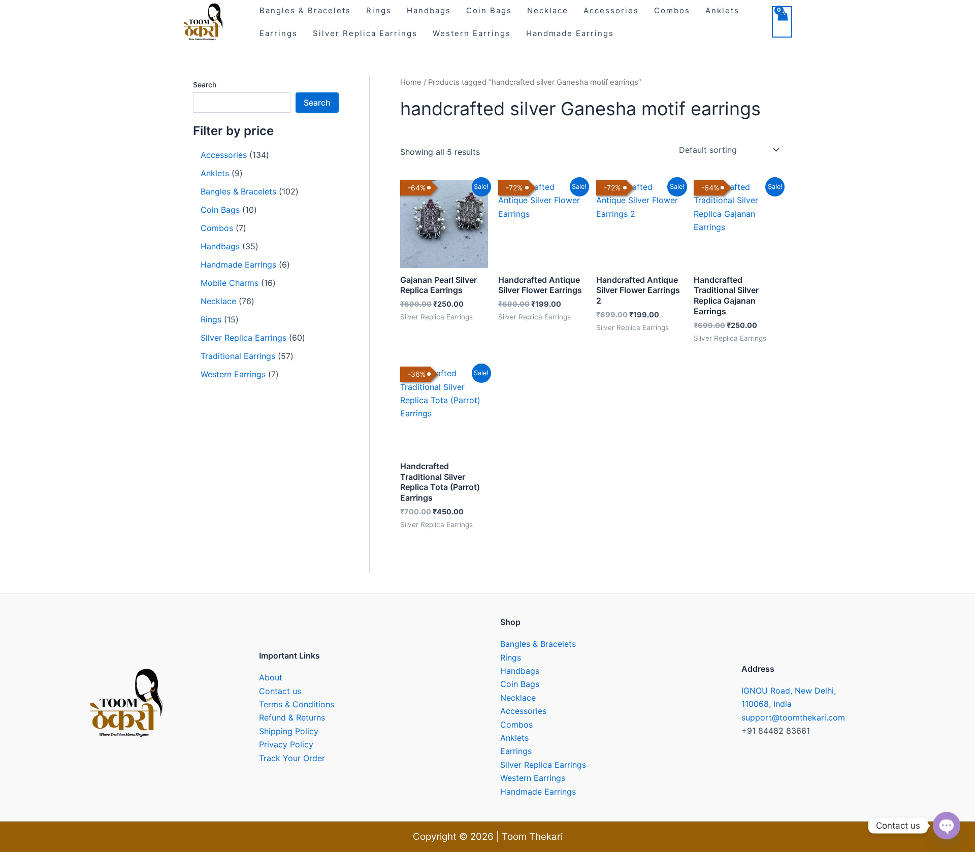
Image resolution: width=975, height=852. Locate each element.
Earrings (278, 33)
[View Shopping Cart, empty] (782, 22)
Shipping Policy (288, 731)
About (270, 677)
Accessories (523, 711)
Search (204, 84)
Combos (516, 724)
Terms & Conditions (296, 704)
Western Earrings (472, 33)
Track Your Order (292, 758)
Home (410, 82)
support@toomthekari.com (793, 717)
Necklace (518, 698)
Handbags (519, 671)
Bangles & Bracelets (538, 644)
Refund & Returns (292, 717)
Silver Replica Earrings (365, 33)
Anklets (514, 738)
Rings (510, 657)
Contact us (280, 691)
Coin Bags (519, 684)
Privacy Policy (286, 744)
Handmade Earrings (570, 33)
